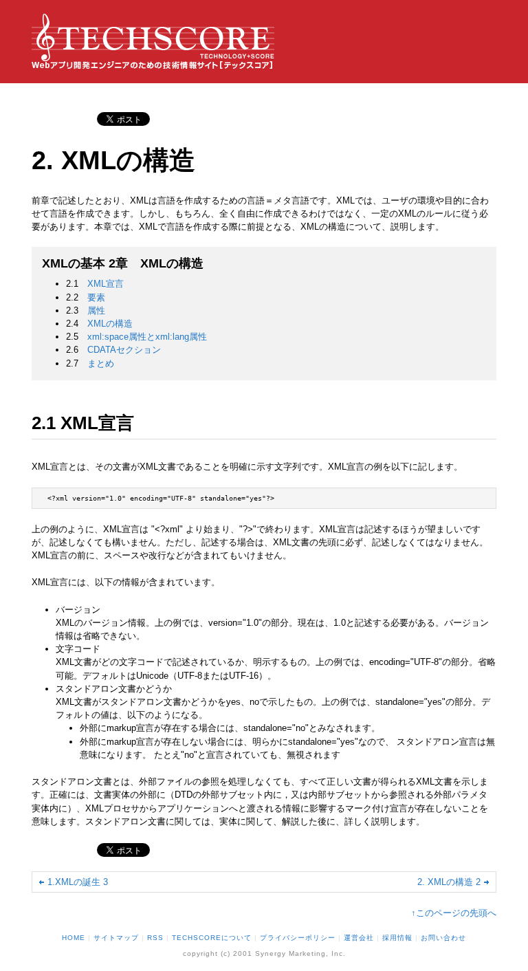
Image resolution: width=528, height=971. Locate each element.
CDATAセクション (124, 350)
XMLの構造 (110, 323)
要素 (96, 297)
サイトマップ (116, 937)
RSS (155, 937)
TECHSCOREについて (212, 937)
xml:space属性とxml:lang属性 (147, 336)
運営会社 (359, 937)
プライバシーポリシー (298, 937)
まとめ (100, 363)
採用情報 (397, 937)
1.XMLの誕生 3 (77, 882)
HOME (73, 937)
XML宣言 (105, 284)
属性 (96, 310)
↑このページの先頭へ (453, 913)
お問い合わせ (443, 937)
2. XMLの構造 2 (449, 882)
